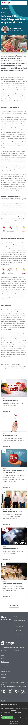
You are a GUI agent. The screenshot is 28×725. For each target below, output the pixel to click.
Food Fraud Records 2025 (11, 400)
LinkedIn (3, 691)
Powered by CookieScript (14, 723)
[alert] (14, 713)
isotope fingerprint (20, 368)
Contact (16, 616)
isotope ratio (14, 366)
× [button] (26, 703)
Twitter (16, 691)
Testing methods (5, 661)
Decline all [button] (20, 717)
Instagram (22, 691)
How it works (4, 668)
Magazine (6, 8)
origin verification (11, 364)
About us (3, 674)
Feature (3, 12)
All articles (13, 605)
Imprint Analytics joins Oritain (12, 511)
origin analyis (7, 368)
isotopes (18, 364)
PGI (14, 368)
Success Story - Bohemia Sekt (12, 583)
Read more (5, 411)
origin (5, 364)
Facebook (10, 691)
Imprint (3, 700)
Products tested (5, 665)
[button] (14, 721)
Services (3, 658)
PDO (12, 368)
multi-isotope (7, 366)
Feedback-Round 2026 (10, 435)
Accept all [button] (7, 717)
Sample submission (19, 634)
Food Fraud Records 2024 (11, 548)
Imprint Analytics (5, 3)
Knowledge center (5, 671)
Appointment (17, 630)
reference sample (21, 366)
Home (2, 655)
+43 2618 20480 (19, 627)
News (4, 433)
